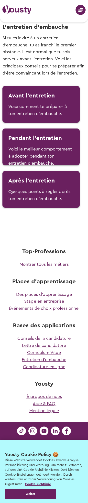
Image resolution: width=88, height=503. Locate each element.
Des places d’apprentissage (44, 294)
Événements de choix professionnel (44, 308)
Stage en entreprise (44, 301)
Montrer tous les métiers (44, 264)
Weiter (30, 493)
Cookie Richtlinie (38, 484)
